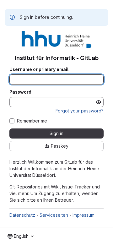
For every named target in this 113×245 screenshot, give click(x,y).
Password (20, 92)
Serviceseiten (54, 215)
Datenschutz (22, 215)
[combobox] (20, 236)
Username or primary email (38, 69)
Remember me (32, 120)
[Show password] (99, 102)
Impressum (83, 215)
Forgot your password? (80, 110)
